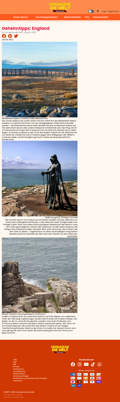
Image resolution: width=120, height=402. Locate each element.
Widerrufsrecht (19, 373)
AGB (14, 362)
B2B (14, 364)
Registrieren (113, 11)
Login (104, 11)
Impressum (17, 381)
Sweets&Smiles (100, 17)
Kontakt (16, 366)
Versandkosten (19, 371)
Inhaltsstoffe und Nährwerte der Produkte (30, 378)
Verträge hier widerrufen (14, 397)
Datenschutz (18, 369)
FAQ (87, 17)
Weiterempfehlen (72, 17)
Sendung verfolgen (21, 376)
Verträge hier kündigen (13, 395)
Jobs (15, 359)
